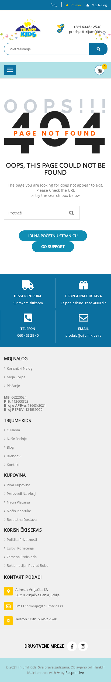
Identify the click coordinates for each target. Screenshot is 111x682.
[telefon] (28, 318)
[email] (83, 318)
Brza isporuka (27, 296)
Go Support (53, 246)
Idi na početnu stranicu (53, 235)
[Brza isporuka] (28, 285)
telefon (27, 329)
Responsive (74, 672)
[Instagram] (83, 646)
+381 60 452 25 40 (87, 26)
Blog (53, 4)
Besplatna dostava (83, 296)
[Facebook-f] (72, 646)
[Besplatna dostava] (83, 285)
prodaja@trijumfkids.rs (87, 31)
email (83, 329)
